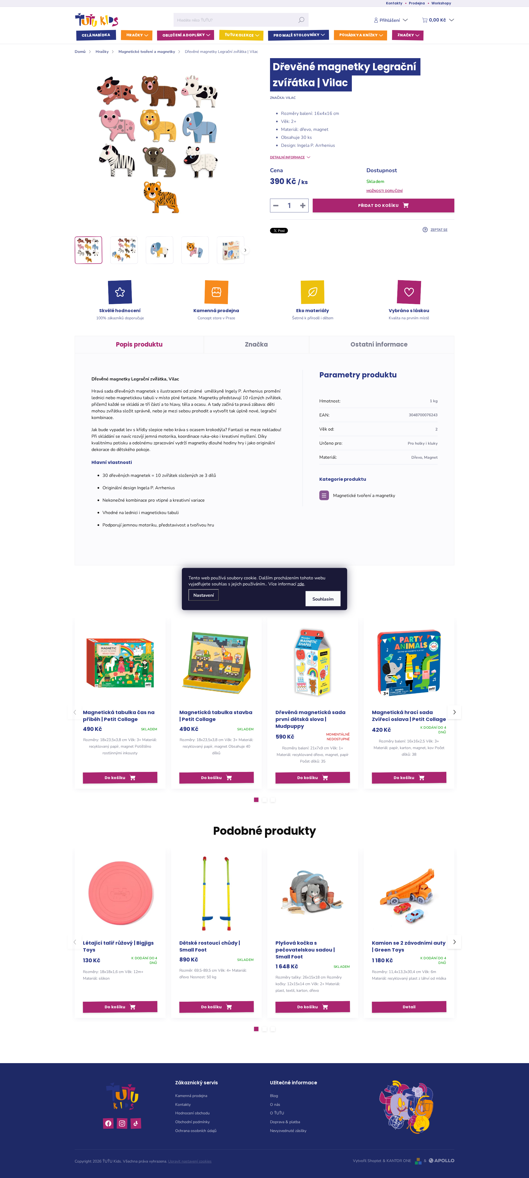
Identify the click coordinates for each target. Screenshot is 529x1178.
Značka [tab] (256, 344)
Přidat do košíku (378, 205)
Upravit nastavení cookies (190, 1161)
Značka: (283, 97)
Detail (409, 1006)
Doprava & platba (285, 1121)
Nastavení (203, 595)
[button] (256, 799)
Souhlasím (323, 599)
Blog (274, 1095)
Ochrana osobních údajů (196, 1130)
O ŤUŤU (277, 1112)
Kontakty (394, 3)
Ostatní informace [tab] (378, 344)
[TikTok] (136, 1123)
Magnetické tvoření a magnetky (364, 495)
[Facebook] (108, 1123)
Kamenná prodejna (191, 1095)
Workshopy (441, 3)
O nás (275, 1104)
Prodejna (417, 3)
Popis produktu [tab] (139, 344)
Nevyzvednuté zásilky (288, 1130)
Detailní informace (287, 157)
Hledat (301, 20)
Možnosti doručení (384, 190)
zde (300, 584)
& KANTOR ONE (397, 1160)
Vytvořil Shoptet (367, 1160)
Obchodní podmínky (192, 1121)
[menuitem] (96, 35)
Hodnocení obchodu (192, 1112)
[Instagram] (122, 1123)
